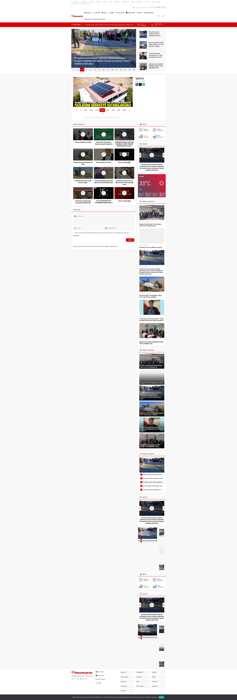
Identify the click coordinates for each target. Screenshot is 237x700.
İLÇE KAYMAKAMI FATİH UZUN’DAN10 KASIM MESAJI (103, 202)
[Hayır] (235, 697)
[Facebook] (151, 7)
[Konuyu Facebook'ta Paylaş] (137, 84)
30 (156, 540)
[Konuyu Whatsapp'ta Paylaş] (143, 84)
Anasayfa (138, 81)
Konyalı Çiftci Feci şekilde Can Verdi (150, 247)
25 (150, 540)
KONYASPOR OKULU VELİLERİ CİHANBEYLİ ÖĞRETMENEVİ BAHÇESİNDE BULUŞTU (124, 144)
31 (138, 637)
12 (121, 69)
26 (151, 540)
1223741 (143, 81)
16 (138, 540)
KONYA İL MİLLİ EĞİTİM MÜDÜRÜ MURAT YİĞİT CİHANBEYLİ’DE (156, 55)
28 (154, 540)
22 (146, 540)
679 (118, 110)
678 (113, 110)
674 (91, 110)
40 (150, 637)
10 (112, 69)
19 (142, 540)
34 (142, 637)
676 (102, 110)
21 (145, 540)
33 (141, 637)
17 (139, 540)
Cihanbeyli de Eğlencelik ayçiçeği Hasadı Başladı (83, 202)
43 (154, 637)
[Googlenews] (164, 7)
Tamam (161, 697)
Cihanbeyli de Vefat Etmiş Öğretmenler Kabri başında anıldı (124, 182)
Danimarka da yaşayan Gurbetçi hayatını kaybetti (103, 143)
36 (145, 637)
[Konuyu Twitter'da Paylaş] (140, 84)
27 (152, 540)
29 (155, 540)
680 (124, 110)
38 (147, 637)
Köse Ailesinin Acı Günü (103, 162)
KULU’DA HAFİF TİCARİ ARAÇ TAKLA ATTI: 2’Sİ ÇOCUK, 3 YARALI (104, 24)
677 (107, 110)
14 (129, 69)
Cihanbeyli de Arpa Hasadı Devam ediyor (83, 181)
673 (85, 110)
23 (147, 540)
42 (153, 637)
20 (144, 540)
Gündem (76, 58)
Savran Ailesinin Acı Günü (83, 142)
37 (146, 637)
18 (141, 540)
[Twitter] (153, 7)
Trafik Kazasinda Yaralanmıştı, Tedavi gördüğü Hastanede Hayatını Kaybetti (155, 45)
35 (144, 637)
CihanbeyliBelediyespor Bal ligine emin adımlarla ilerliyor (103, 181)
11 (116, 69)
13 (125, 69)
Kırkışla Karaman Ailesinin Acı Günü (83, 163)
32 (140, 637)
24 (149, 540)
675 (96, 110)
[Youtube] (159, 7)
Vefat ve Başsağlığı (124, 162)
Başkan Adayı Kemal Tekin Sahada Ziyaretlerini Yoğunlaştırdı (150, 225)
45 (156, 637)
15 (134, 69)
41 (151, 637)
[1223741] (103, 106)
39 (149, 637)
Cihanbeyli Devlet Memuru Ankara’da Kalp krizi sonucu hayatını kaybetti (156, 66)
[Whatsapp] (162, 7)
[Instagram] (156, 7)
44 (155, 637)
